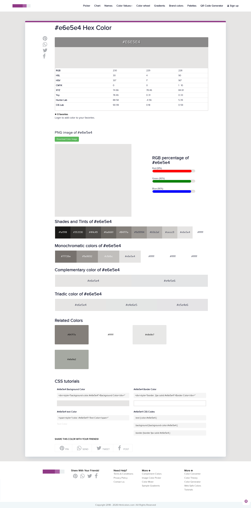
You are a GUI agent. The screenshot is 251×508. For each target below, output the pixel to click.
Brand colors (176, 5)
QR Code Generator (211, 5)
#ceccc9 (169, 232)
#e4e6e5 (131, 305)
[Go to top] (246, 501)
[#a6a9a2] (74, 350)
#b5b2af (154, 232)
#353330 (78, 232)
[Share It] (44, 57)
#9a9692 (87, 256)
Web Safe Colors (192, 485)
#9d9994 (139, 232)
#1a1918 (63, 232)
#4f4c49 (93, 232)
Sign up (234, 5)
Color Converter (192, 473)
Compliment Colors (152, 473)
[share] (45, 45)
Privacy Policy (121, 477)
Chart (97, 5)
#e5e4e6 (182, 305)
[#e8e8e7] (152, 326)
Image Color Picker (151, 477)
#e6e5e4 (185, 232)
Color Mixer (148, 481)
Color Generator (192, 481)
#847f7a (123, 232)
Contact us (119, 481)
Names (108, 5)
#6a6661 (108, 232)
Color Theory (191, 477)
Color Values (123, 5)
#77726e (66, 256)
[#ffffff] (113, 326)
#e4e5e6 (169, 281)
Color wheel (143, 5)
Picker (86, 5)
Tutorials (188, 489)
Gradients (159, 5)
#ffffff (200, 232)
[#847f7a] (74, 326)
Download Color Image (67, 139)
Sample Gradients (151, 485)
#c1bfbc (108, 256)
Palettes (191, 5)
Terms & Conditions (123, 473)
